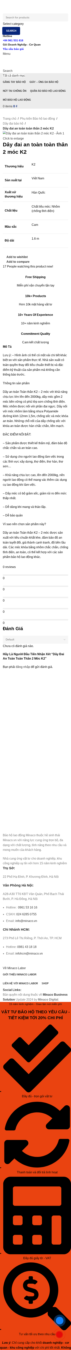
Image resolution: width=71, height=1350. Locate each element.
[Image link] (24, 827)
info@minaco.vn (26, 920)
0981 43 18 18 (27, 946)
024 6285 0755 (26, 914)
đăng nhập (23, 666)
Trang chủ (9, 118)
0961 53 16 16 (27, 907)
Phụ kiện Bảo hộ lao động (37, 118)
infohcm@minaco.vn (29, 953)
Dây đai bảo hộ (13, 123)
